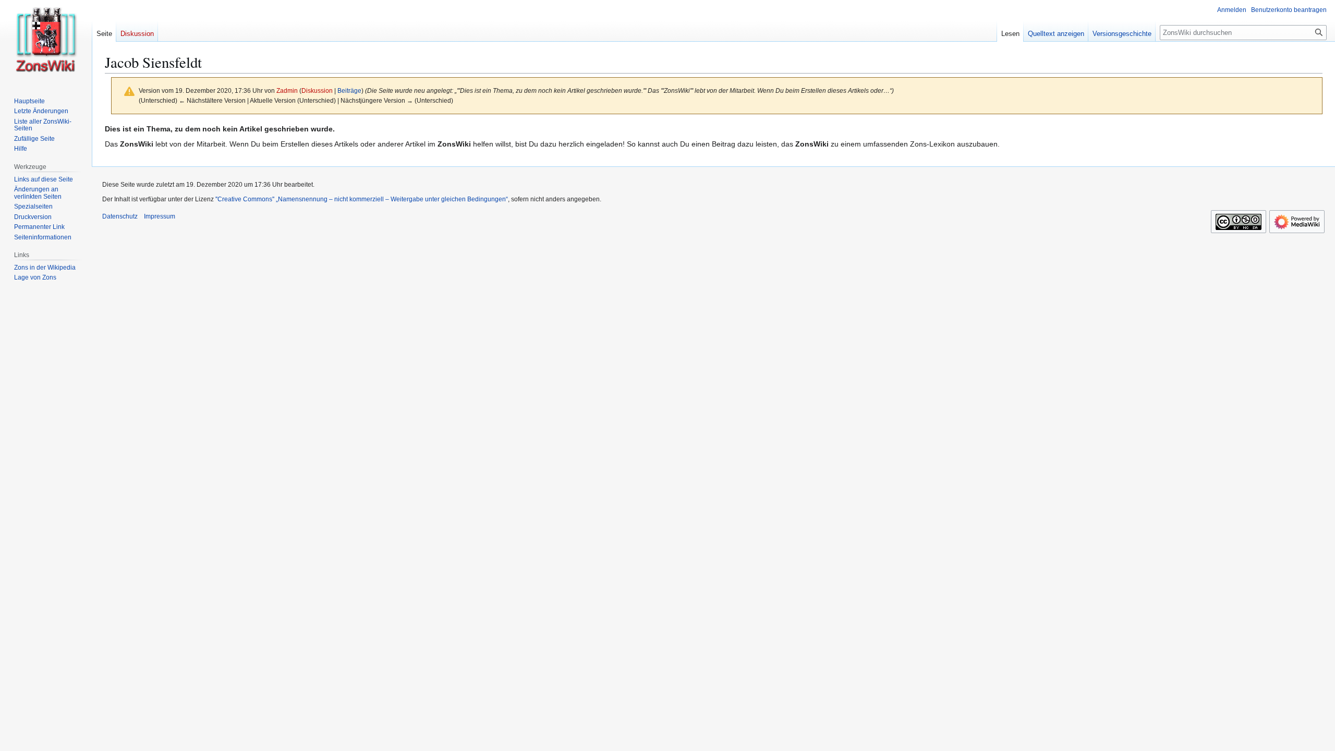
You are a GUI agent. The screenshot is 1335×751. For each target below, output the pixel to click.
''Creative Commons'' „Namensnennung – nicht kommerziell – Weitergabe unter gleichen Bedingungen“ (361, 199)
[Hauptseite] (46, 41)
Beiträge (349, 90)
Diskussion (317, 90)
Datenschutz (120, 216)
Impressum (159, 216)
